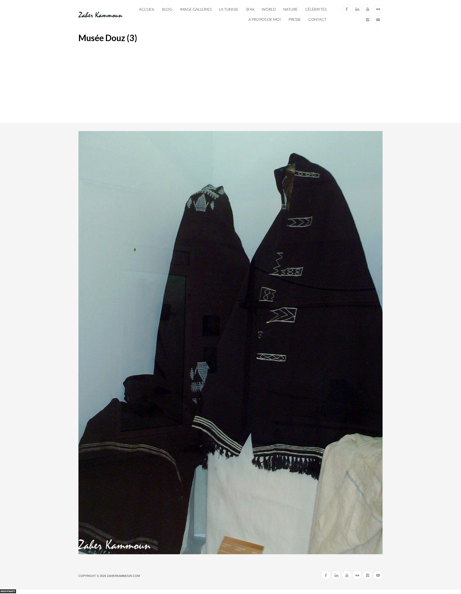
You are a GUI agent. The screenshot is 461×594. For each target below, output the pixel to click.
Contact (317, 19)
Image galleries (196, 9)
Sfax (250, 9)
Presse (294, 19)
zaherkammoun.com (123, 575)
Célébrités (316, 9)
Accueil (147, 9)
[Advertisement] (230, 83)
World (269, 9)
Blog (167, 9)
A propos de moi (264, 19)
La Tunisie (229, 9)
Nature (290, 9)
